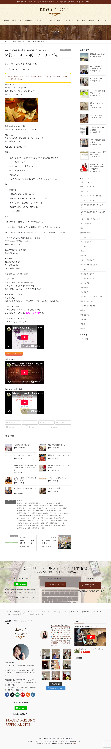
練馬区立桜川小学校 (35, 503)
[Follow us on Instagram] (33, 694)
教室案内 (17, 612)
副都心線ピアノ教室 (23, 523)
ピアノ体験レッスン (40, 515)
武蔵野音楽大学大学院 (49, 513)
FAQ (8, 614)
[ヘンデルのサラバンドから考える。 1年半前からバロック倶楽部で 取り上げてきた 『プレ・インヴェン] (66, 664)
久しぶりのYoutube (96, 78)
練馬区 (65, 508)
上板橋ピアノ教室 (56, 508)
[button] (55, 584)
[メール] (17, 694)
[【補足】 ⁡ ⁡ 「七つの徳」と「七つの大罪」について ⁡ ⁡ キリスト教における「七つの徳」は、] (45, 664)
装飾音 (61, 505)
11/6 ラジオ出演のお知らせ (57, 478)
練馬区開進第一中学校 (38, 528)
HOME (9, 612)
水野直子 (30, 520)
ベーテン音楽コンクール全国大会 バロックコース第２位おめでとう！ (26, 468)
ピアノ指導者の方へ (84, 612)
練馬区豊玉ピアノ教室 (36, 525)
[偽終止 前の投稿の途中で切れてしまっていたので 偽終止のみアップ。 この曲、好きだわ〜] (45, 675)
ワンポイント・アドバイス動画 (91, 296)
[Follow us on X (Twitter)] (12, 694)
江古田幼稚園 (44, 523)
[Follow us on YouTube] (22, 694)
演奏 (81, 228)
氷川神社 (47, 525)
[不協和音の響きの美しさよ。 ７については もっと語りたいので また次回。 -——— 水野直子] (55, 664)
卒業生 (82, 310)
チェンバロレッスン (87, 200)
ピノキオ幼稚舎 (34, 523)
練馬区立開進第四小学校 (58, 525)
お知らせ (83, 319)
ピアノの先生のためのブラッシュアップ (92, 213)
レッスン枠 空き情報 (88, 306)
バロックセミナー (47, 505)
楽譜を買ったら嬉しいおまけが (58, 455)
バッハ (44, 503)
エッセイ (83, 246)
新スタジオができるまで (88, 265)
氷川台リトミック (44, 508)
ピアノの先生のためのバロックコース (92, 206)
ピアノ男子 (40, 518)
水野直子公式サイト (44, 77)
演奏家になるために (87, 301)
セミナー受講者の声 (87, 260)
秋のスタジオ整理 (54, 488)
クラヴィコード (85, 237)
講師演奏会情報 (85, 233)
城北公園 (35, 508)
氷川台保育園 (60, 518)
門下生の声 (98, 612)
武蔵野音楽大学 (21, 520)
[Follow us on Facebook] (7, 694)
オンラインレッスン (87, 278)
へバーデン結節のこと (97, 115)
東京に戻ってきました (97, 54)
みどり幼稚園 (51, 520)
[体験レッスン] (11, 543)
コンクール (84, 191)
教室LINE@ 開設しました (56, 445)
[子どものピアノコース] (64, 543)
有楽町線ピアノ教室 (23, 525)
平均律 (56, 505)
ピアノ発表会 (21, 518)
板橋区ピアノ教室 (22, 503)
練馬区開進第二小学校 (23, 513)
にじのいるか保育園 (40, 520)
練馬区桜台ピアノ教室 (23, 528)
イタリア (83, 269)
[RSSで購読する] (28, 694)
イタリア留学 (85, 292)
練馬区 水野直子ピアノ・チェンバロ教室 (22, 77)
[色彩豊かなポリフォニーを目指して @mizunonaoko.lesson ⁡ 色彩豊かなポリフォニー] (66, 654)
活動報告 (83, 324)
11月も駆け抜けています (22, 445)
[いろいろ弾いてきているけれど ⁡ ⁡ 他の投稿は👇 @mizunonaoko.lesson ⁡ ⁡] (66, 675)
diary (82, 251)
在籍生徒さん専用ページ (88, 274)
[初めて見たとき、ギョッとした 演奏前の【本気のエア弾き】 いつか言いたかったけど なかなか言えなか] (55, 654)
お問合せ (16, 614)
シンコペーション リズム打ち (24, 455)
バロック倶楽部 (85, 223)
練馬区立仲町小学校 (62, 520)
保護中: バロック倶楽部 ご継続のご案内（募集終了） (97, 166)
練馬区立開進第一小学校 (57, 523)
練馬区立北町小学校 (35, 505)
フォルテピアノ (85, 242)
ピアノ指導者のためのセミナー (91, 219)
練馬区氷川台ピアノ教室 (24, 508)
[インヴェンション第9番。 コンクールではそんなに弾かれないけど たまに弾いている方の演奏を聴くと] (45, 654)
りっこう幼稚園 (30, 518)
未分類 (82, 328)
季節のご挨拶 (85, 315)
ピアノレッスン (29, 612)
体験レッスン (65, 50)
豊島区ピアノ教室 (22, 505)
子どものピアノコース (88, 186)
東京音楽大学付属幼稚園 (54, 515)
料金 (72, 612)
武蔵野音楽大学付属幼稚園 (25, 515)
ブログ (24, 614)
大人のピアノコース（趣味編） (91, 196)
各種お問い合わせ (16, 79)
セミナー (83, 255)
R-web (75, 743)
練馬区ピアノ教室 (37, 513)
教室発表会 (84, 287)
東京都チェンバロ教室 (53, 503)
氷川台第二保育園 (50, 518)
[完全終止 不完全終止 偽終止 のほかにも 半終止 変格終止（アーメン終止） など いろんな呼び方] (55, 675)
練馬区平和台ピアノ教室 (24, 510)
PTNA (59, 510)
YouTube (56, 77)
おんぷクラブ (85, 283)
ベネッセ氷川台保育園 (39, 510)
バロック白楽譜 (51, 510)
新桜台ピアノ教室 (63, 513)
